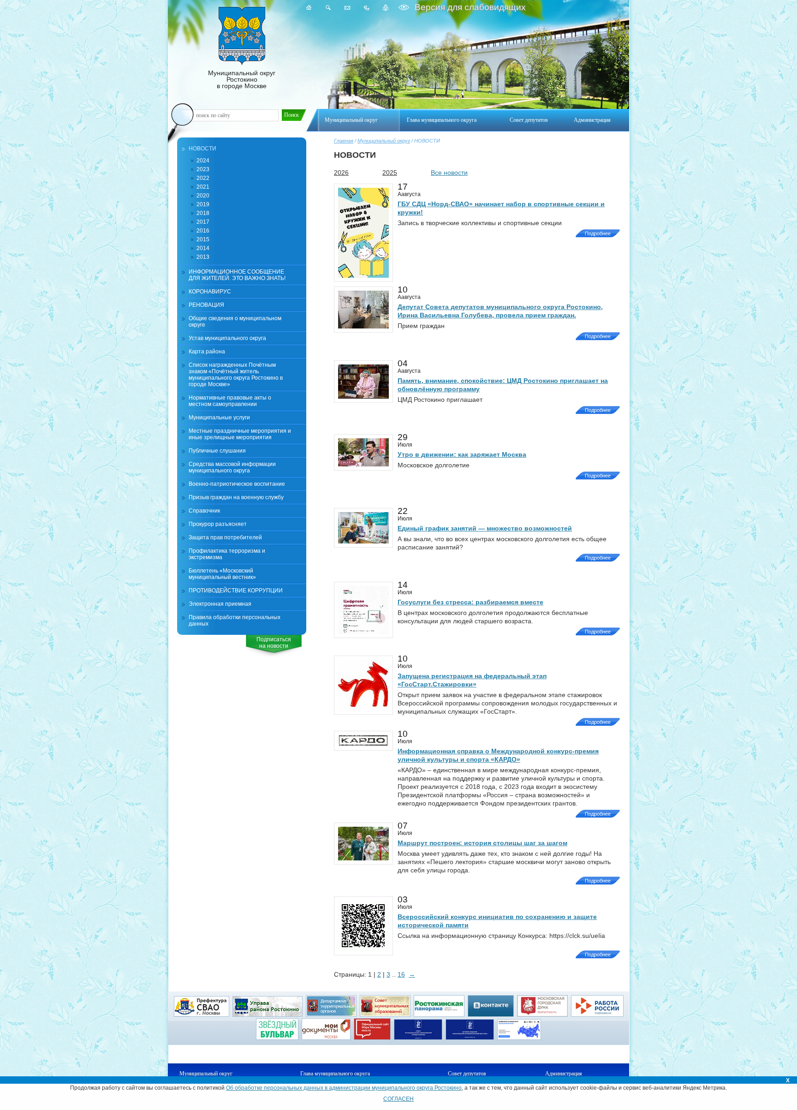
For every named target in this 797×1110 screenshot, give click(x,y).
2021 (202, 187)
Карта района (207, 351)
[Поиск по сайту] (328, 8)
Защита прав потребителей (225, 537)
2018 (202, 213)
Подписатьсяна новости (273, 642)
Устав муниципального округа (227, 338)
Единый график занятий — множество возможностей (485, 528)
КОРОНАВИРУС (210, 291)
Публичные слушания (217, 451)
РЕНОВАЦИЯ (206, 305)
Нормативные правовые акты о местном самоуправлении (230, 400)
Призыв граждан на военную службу (236, 497)
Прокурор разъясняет (218, 524)
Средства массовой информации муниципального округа (232, 467)
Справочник (204, 510)
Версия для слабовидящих (469, 7)
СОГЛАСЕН (398, 1099)
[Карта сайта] (366, 8)
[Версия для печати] (386, 8)
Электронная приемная (220, 604)
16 (401, 974)
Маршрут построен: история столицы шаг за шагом (482, 843)
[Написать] (347, 8)
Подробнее (598, 233)
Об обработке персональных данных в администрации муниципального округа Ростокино (344, 1088)
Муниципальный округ (383, 140)
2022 (202, 178)
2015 (202, 239)
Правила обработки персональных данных (234, 620)
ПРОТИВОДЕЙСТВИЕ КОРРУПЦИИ (236, 590)
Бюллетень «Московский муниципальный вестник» (222, 573)
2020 (202, 195)
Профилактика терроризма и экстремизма (227, 554)
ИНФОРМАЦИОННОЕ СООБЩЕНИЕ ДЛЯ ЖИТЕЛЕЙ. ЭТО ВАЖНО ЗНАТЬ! (237, 275)
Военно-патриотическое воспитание (237, 484)
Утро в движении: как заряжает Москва (462, 454)
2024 (202, 160)
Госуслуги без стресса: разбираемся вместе (470, 602)
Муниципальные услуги (219, 417)
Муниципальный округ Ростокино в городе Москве (241, 79)
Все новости (449, 172)
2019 (202, 204)
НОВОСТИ (202, 148)
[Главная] (309, 8)
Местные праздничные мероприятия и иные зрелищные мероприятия (240, 434)
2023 (202, 169)
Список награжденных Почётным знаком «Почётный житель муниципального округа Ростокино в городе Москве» (236, 375)
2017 (202, 222)
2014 (202, 248)
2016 (202, 230)
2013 (202, 257)
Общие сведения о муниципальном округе (235, 321)
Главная (343, 140)
